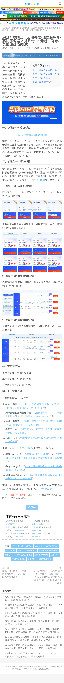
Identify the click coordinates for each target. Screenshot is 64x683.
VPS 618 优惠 (17, 546)
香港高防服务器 (44, 559)
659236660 (19, 537)
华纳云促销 (10, 550)
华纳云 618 (16, 63)
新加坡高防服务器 (24, 555)
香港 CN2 (32, 559)
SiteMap (52, 666)
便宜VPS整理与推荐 (37, 454)
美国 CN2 (55, 555)
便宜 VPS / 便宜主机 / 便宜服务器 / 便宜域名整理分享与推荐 (33, 458)
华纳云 (11, 127)
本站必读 (19, 669)
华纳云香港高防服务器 (48, 550)
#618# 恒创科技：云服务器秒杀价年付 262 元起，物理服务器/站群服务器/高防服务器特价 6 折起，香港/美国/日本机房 (48, 577)
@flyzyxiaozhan (38, 524)
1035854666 (46, 489)
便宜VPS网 (32, 3)
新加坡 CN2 (9, 555)
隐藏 (46, 66)
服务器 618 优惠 (41, 555)
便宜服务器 (45, 48)
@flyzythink (36, 530)
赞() (33, 507)
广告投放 (27, 669)
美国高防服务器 (18, 559)
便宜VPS (26, 28)
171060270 (36, 537)
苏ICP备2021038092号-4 (42, 669)
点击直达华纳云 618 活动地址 (32, 135)
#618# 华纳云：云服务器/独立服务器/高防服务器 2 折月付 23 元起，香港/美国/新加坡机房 (31, 41)
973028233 (10, 524)
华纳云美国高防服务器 (27, 550)
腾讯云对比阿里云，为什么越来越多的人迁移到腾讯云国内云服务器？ (15, 574)
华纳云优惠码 (51, 546)
